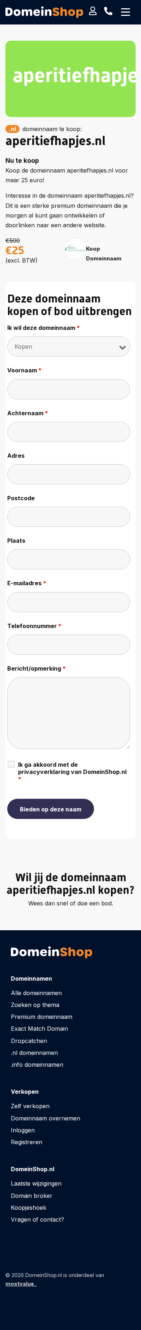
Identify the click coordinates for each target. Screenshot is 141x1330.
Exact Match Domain (39, 1028)
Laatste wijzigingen (36, 1183)
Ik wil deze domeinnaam (43, 327)
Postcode (21, 498)
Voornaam (24, 370)
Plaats (16, 540)
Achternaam (27, 413)
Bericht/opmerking (36, 668)
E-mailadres (26, 583)
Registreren (26, 1142)
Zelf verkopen (30, 1106)
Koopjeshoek (28, 1207)
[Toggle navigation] (126, 12)
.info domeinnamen (37, 1064)
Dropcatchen (29, 1040)
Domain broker (31, 1195)
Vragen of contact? (37, 1219)
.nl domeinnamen (34, 1052)
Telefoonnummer (34, 626)
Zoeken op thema (35, 1004)
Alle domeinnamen (36, 993)
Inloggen (23, 1130)
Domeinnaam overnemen (45, 1118)
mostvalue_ (21, 1284)
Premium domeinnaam (41, 1016)
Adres (16, 455)
